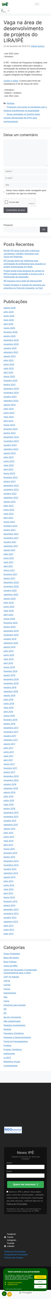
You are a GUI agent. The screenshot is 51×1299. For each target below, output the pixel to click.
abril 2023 (8, 469)
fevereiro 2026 (11, 332)
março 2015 (9, 849)
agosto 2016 (9, 792)
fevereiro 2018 (10, 719)
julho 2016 (8, 796)
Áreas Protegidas (12, 953)
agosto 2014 (9, 877)
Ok (43, 229)
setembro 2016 (11, 788)
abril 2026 (8, 324)
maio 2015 (8, 841)
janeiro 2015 (9, 857)
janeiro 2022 (9, 530)
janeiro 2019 (9, 675)
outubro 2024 (10, 396)
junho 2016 (9, 800)
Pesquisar (8, 225)
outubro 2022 (10, 493)
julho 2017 (8, 748)
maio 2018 (8, 707)
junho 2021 (9, 558)
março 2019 (9, 667)
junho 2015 (9, 837)
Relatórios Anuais (12, 1061)
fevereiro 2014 (10, 901)
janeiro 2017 (9, 772)
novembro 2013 (11, 913)
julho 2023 (9, 457)
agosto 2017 (9, 744)
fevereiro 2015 (10, 853)
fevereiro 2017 (10, 768)
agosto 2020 (10, 598)
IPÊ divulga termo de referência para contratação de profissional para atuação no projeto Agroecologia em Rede (25, 263)
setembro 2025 (11, 352)
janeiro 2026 (10, 336)
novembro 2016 (11, 780)
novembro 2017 (11, 732)
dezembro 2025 (11, 340)
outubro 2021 (10, 542)
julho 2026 (9, 312)
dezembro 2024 (11, 388)
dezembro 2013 (11, 909)
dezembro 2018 (11, 679)
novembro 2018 (11, 683)
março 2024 (9, 425)
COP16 (7, 981)
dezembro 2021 (11, 534)
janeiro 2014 (9, 905)
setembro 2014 (11, 873)
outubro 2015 (10, 820)
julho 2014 (8, 881)
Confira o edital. (11, 81)
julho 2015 (8, 833)
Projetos (7, 1045)
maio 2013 (9, 934)
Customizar (40, 1277)
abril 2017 (8, 760)
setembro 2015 (11, 824)
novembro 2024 (11, 392)
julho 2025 (9, 360)
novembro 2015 (11, 816)
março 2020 (9, 619)
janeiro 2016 (9, 808)
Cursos (7, 989)
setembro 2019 (11, 643)
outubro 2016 (10, 784)
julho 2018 (8, 699)
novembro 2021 (11, 538)
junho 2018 (9, 703)
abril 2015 (8, 845)
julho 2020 (9, 602)
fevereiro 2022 (10, 526)
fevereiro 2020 (11, 623)
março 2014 (9, 897)
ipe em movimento (12, 1017)
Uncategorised (11, 1065)
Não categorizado (12, 1021)
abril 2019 (8, 663)
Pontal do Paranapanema (16, 1041)
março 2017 (9, 764)
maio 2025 (9, 368)
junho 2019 (9, 655)
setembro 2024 (11, 401)
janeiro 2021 (9, 578)
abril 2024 (8, 421)
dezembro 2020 (11, 582)
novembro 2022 (11, 489)
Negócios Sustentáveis (14, 1025)
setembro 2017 (11, 740)
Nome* (9, 1163)
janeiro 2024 (10, 433)
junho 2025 (9, 364)
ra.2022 (7, 1057)
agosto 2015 (9, 829)
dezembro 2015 (11, 812)
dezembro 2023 (11, 437)
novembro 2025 (11, 344)
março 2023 (9, 473)
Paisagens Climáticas (14, 1033)
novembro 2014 (11, 865)
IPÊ (5, 1009)
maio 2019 (9, 659)
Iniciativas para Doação (15, 1005)
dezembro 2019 (11, 631)
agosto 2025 (10, 356)
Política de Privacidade (17, 1204)
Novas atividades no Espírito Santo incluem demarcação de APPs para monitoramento (22, 118)
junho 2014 (9, 885)
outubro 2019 (10, 639)
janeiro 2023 (10, 481)
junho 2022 (9, 510)
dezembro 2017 (11, 728)
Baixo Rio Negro (11, 957)
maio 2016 (9, 804)
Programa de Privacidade (16, 1254)
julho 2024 (9, 409)
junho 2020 (9, 606)
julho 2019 (8, 651)
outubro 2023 (10, 445)
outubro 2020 (10, 590)
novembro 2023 (11, 441)
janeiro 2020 (10, 627)
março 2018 (9, 715)
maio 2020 (9, 610)
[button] (43, 4)
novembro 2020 (11, 586)
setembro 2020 (11, 594)
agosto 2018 (9, 695)
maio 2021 (8, 562)
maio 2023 (9, 465)
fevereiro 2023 (11, 477)
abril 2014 (8, 893)
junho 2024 (9, 413)
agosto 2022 (10, 501)
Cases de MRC (11, 966)
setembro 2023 (11, 449)
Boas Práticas (10, 962)
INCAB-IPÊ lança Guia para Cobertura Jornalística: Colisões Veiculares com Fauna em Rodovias (21, 253)
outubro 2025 (10, 348)
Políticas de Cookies (13, 1257)
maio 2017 (8, 756)
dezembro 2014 (11, 861)
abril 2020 (8, 615)
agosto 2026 (10, 308)
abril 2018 (8, 711)
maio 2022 (9, 514)
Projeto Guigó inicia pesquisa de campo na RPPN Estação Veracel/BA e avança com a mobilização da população (24, 274)
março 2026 (9, 328)
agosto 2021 (9, 550)
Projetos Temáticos (13, 1049)
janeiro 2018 (9, 724)
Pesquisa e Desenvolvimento (17, 1037)
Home (6, 1001)
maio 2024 (9, 417)
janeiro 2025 (9, 384)
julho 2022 (9, 505)
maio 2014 (9, 889)
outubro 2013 (10, 917)
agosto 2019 (9, 647)
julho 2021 (8, 554)
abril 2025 (8, 372)
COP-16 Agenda (11, 977)
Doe (5, 997)
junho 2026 (9, 316)
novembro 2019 (11, 635)
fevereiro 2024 (11, 429)
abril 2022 (8, 518)
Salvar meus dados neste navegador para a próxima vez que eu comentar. (26, 192)
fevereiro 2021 (10, 574)
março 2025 (9, 376)
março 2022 (9, 522)
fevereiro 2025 (10, 380)
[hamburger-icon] (37, 4)
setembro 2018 (11, 691)
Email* (9, 1171)
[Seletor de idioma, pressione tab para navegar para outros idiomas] (5, 11)
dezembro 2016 (11, 776)
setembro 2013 (11, 921)
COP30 (7, 985)
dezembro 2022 (11, 485)
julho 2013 (8, 925)
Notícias (10, 103)
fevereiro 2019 (10, 671)
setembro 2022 (11, 497)
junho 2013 (9, 929)
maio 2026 (9, 320)
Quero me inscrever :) (25, 1184)
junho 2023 (9, 461)
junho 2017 (9, 752)
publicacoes (9, 1053)
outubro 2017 (10, 736)
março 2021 (9, 570)
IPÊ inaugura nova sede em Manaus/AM (23, 281)
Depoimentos (10, 993)
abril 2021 (8, 566)
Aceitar (40, 1286)
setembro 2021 (11, 546)
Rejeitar (40, 1282)
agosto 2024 (10, 405)
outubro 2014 (10, 869)
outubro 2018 (10, 687)
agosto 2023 (10, 453)
